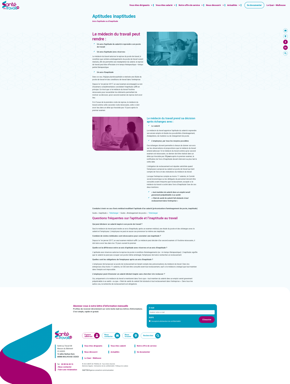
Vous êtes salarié (118, 346)
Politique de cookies (121, 366)
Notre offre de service (147, 346)
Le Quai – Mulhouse (92, 358)
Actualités (115, 352)
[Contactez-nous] (285, 30)
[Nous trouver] (285, 36)
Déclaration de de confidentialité (104, 366)
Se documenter (143, 352)
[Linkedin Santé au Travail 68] (285, 47)
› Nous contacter (64, 367)
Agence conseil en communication (98, 370)
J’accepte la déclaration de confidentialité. (166, 321)
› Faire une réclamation (67, 370)
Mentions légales (87, 366)
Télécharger (113, 213)
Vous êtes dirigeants (93, 346)
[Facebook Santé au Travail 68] (285, 42)
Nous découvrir (91, 352)
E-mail (152, 308)
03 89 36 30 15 (67, 364)
